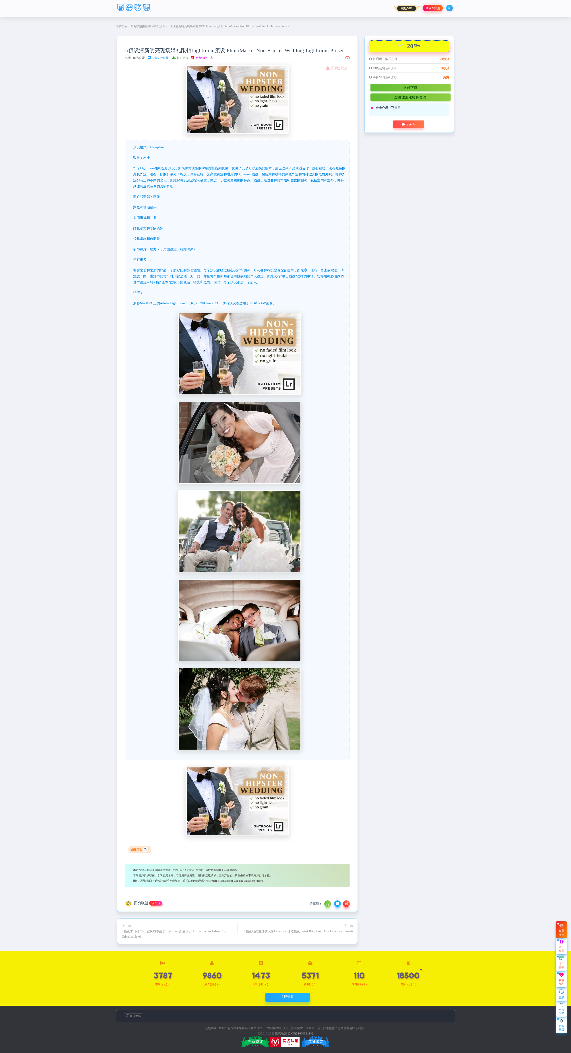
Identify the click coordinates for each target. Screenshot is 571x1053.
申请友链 (135, 1016)
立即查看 (287, 996)
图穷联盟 (139, 57)
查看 (397, 107)
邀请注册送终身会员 (410, 97)
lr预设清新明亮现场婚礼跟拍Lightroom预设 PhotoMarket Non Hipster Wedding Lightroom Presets (235, 50)
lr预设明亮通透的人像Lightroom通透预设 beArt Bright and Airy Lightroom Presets (298, 931)
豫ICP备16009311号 (300, 1033)
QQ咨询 (410, 124)
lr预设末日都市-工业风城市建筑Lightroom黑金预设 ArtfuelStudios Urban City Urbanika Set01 (174, 934)
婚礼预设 (139, 849)
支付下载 (410, 87)
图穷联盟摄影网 (140, 26)
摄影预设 (159, 26)
